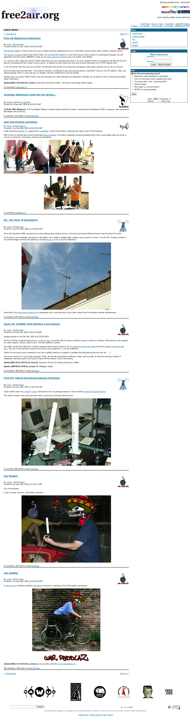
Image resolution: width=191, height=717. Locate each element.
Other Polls (165, 101)
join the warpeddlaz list (67, 664)
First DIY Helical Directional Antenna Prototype (32, 378)
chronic (9, 482)
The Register (9, 51)
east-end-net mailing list (27, 312)
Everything (169, 24)
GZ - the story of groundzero (21, 220)
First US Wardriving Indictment (22, 38)
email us (50, 240)
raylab (103, 135)
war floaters (11, 476)
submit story (137, 33)
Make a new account (159, 54)
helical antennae (50, 135)
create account (138, 36)
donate (135, 45)
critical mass (10, 586)
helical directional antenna (95, 392)
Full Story (34, 116)
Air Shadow (168, 26)
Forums (154, 24)
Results (151, 101)
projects (22, 126)
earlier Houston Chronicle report (59, 57)
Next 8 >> (124, 34)
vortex (9, 44)
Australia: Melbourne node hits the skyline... (30, 94)
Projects (134, 26)
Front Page (145, 24)
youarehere (43, 131)
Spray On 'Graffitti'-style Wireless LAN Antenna (32, 324)
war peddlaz (11, 573)
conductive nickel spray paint (84, 346)
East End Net (157, 26)
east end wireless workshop (20, 122)
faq (133, 39)
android (9, 102)
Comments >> (21, 87)
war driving (37, 586)
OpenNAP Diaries (183, 24)
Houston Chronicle (14, 55)
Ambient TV (22, 131)
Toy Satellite (145, 26)
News (161, 24)
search (135, 42)
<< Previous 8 (9, 34)
